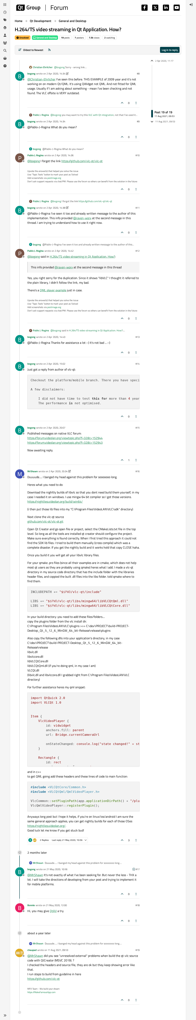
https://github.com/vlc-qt (43, 978)
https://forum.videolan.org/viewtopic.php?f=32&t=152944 (65, 438)
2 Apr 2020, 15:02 (56, 364)
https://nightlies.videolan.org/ (46, 825)
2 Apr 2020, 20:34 (58, 471)
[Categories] (5, 5)
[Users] (5, 35)
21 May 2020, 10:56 (57, 869)
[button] (5, 1015)
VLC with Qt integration (101, 115)
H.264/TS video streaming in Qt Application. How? (82, 256)
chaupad (32, 950)
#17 (138, 869)
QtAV (53, 911)
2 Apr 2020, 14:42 (64, 251)
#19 (138, 950)
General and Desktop (46, 37)
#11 (138, 208)
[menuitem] (191, 5)
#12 (138, 251)
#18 (138, 905)
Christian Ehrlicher (43, 67)
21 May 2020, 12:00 (56, 905)
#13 (138, 337)
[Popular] (5, 27)
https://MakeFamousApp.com (41, 992)
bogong (31, 73)
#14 (138, 364)
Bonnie (31, 905)
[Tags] (5, 20)
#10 (138, 155)
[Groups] (5, 43)
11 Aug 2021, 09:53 (58, 950)
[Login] (191, 5)
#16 (138, 471)
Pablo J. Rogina (41, 115)
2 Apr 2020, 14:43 (56, 337)
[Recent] (5, 12)
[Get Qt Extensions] (5, 58)
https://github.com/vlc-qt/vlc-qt (82, 161)
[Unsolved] (5, 66)
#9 (138, 121)
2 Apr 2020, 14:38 (56, 208)
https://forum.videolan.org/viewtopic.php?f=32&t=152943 (65, 442)
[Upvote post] (122, 103)
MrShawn (32, 471)
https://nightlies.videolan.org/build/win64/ (55, 501)
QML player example (53, 290)
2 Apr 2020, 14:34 (56, 73)
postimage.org (54, 178)
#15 (138, 428)
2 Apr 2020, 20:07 (56, 428)
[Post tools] (136, 103)
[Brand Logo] (42, 8)
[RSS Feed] (49, 50)
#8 (138, 73)
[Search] (5, 50)
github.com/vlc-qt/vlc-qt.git (45, 521)
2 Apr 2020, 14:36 (64, 155)
